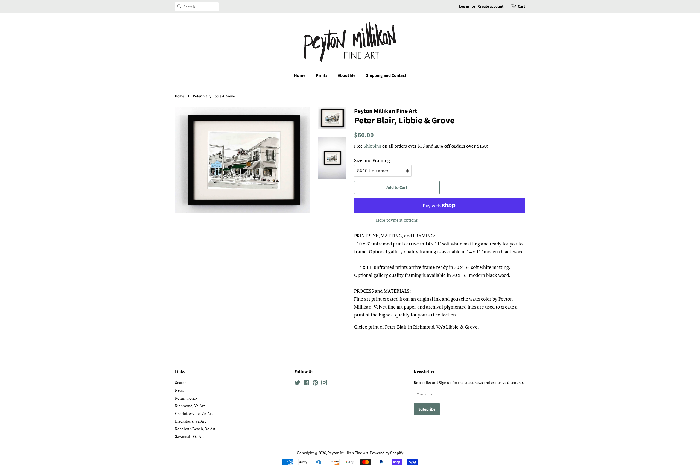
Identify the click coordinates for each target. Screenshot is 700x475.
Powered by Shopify (386, 452)
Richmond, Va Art (190, 405)
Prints (321, 75)
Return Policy (186, 398)
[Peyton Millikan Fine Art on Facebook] (306, 383)
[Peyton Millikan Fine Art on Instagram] (324, 383)
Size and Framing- (373, 160)
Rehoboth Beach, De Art (195, 428)
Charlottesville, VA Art (194, 413)
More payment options (397, 220)
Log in (464, 6)
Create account (490, 6)
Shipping (372, 146)
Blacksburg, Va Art (190, 421)
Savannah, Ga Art (189, 436)
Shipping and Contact (386, 75)
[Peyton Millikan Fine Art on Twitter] (297, 383)
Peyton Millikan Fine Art (348, 452)
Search (180, 382)
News (179, 390)
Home (299, 75)
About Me (346, 75)
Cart (521, 6)
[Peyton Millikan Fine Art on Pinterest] (315, 383)
